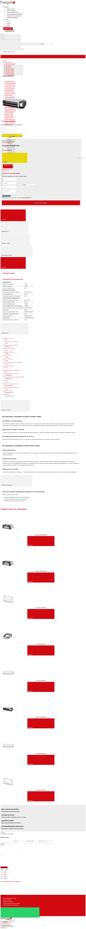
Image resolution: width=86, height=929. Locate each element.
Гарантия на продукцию (11, 10)
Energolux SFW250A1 (41, 753)
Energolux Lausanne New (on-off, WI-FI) (10, 123)
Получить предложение (41, 203)
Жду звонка (12, 136)
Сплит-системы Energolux (10, 78)
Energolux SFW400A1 (41, 680)
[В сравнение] (10, 88)
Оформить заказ (8, 28)
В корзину (5, 162)
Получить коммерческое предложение (14, 14)
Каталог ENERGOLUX (28, 64)
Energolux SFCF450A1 (41, 607)
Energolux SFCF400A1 (41, 790)
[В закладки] (29, 88)
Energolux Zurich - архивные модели (11, 147)
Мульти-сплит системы (10, 64)
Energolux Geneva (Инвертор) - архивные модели (11, 143)
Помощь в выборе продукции (13, 12)
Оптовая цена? (6, 169)
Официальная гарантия (6, 255)
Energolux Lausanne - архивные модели (11, 137)
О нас (8, 21)
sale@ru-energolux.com (9, 31)
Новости (8, 24)
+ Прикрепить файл (6, 196)
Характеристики (5, 231)
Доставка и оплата (5, 243)
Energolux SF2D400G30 (40, 717)
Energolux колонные (9, 175)
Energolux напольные (10, 72)
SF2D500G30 (17, 881)
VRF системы (7, 164)
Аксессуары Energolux (10, 74)
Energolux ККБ (8, 67)
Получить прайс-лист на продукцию (14, 15)
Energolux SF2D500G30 (8, 881)
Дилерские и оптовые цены (12, 17)
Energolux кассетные (10, 69)
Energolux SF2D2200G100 (41, 534)
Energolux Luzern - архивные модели (11, 151)
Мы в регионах (6, 26)
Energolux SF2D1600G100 (41, 571)
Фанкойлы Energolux (10, 73)
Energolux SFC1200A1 (41, 644)
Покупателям (6, 6)
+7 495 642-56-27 (10, 30)
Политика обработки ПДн (26, 197)
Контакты (8, 23)
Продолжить (4, 867)
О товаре (3, 219)
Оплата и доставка (10, 8)
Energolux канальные (10, 68)
